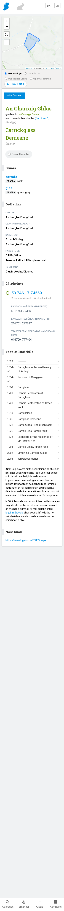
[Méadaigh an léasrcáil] (6, 34)
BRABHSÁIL (18, 84)
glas (9, 188)
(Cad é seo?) (42, 118)
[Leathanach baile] (6, 7)
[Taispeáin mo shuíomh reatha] (6, 42)
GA (48, 5)
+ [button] (7, 21)
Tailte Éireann (55, 68)
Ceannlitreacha (20, 154)
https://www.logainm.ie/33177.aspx (26, 540)
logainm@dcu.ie (14, 512)
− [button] (7, 26)
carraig (11, 177)
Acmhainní (56, 906)
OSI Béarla (34, 73)
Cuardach (8, 906)
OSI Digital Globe (17, 78)
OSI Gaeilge (15, 73)
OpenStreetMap (42, 78)
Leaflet (29, 68)
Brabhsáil (24, 906)
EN (57, 5)
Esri (46, 68)
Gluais (39, 906)
